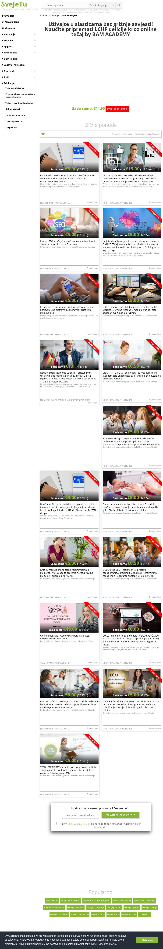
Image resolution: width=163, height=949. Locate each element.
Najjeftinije (127, 134)
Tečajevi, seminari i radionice (19, 103)
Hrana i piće (10, 52)
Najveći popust (153, 134)
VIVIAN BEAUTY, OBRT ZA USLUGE (55, 663)
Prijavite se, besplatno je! (120, 815)
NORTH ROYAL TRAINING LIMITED (55, 203)
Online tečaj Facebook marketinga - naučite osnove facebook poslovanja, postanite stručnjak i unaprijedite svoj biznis (67, 178)
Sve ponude (11, 127)
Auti (6, 77)
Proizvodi (9, 71)
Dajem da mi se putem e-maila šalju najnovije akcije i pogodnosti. (101, 825)
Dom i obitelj (11, 58)
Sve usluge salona (13, 121)
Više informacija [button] (108, 944)
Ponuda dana (11, 21)
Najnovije (116, 134)
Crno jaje (9, 15)
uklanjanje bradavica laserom (106, 10)
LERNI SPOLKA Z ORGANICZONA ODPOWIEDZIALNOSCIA (65, 400)
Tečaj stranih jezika (14, 88)
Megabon (10, 28)
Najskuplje (139, 134)
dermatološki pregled (82, 10)
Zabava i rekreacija (14, 64)
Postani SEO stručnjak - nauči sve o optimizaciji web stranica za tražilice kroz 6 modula (68, 243)
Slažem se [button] (147, 940)
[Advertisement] (100, 860)
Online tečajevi (12, 109)
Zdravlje (8, 40)
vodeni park (67, 10)
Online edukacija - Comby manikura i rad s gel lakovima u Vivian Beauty (65, 637)
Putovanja (9, 34)
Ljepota (8, 46)
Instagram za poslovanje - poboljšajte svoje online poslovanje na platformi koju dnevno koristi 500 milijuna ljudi (66, 310)
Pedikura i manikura (15, 115)
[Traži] (118, 5)
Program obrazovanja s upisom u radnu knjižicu (20, 95)
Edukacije (9, 83)
